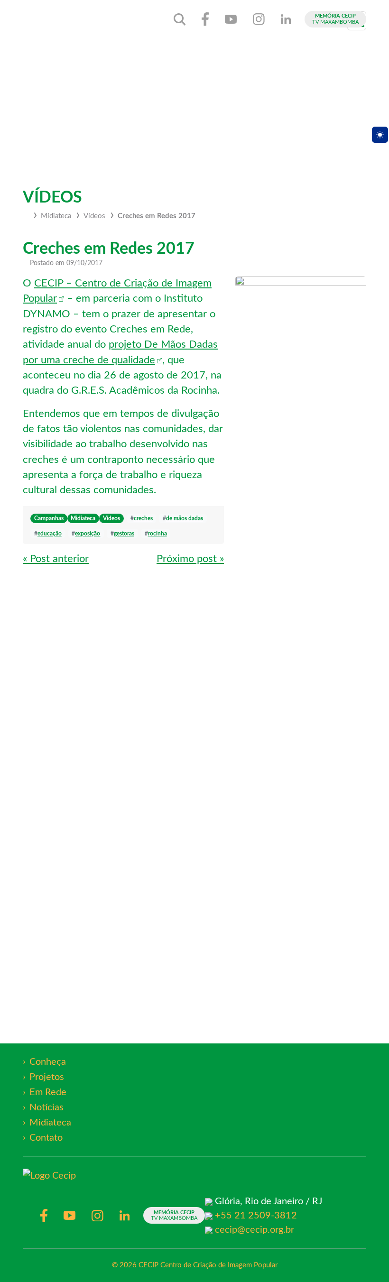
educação (49, 533)
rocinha (157, 533)
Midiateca (56, 216)
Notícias (46, 1107)
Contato (46, 1138)
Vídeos (94, 216)
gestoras (124, 533)
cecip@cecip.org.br (254, 1230)
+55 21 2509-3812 (256, 1215)
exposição (87, 533)
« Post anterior (56, 559)
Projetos (46, 1077)
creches (143, 518)
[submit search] (180, 19)
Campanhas (49, 518)
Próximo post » (190, 559)
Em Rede (47, 1092)
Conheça (47, 1062)
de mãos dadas (184, 518)
